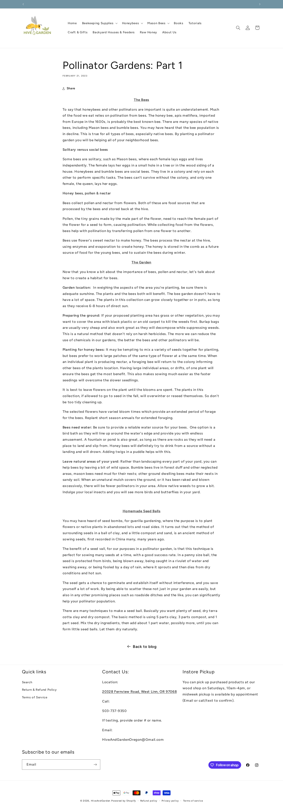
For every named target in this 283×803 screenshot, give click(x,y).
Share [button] (71, 88)
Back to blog (145, 646)
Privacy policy (170, 800)
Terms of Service (34, 697)
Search (27, 682)
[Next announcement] (259, 4)
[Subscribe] (95, 764)
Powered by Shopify (123, 800)
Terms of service (193, 800)
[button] (99, 23)
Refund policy (148, 800)
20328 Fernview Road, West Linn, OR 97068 (139, 691)
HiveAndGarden (101, 800)
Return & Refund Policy (39, 690)
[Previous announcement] (23, 4)
